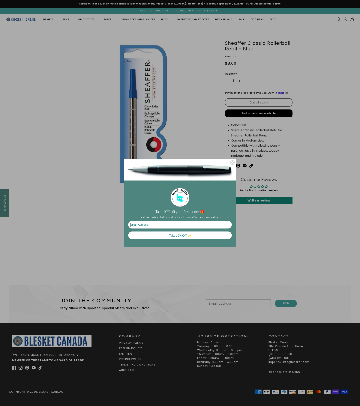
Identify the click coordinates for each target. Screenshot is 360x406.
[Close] (232, 162)
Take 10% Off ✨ (180, 235)
